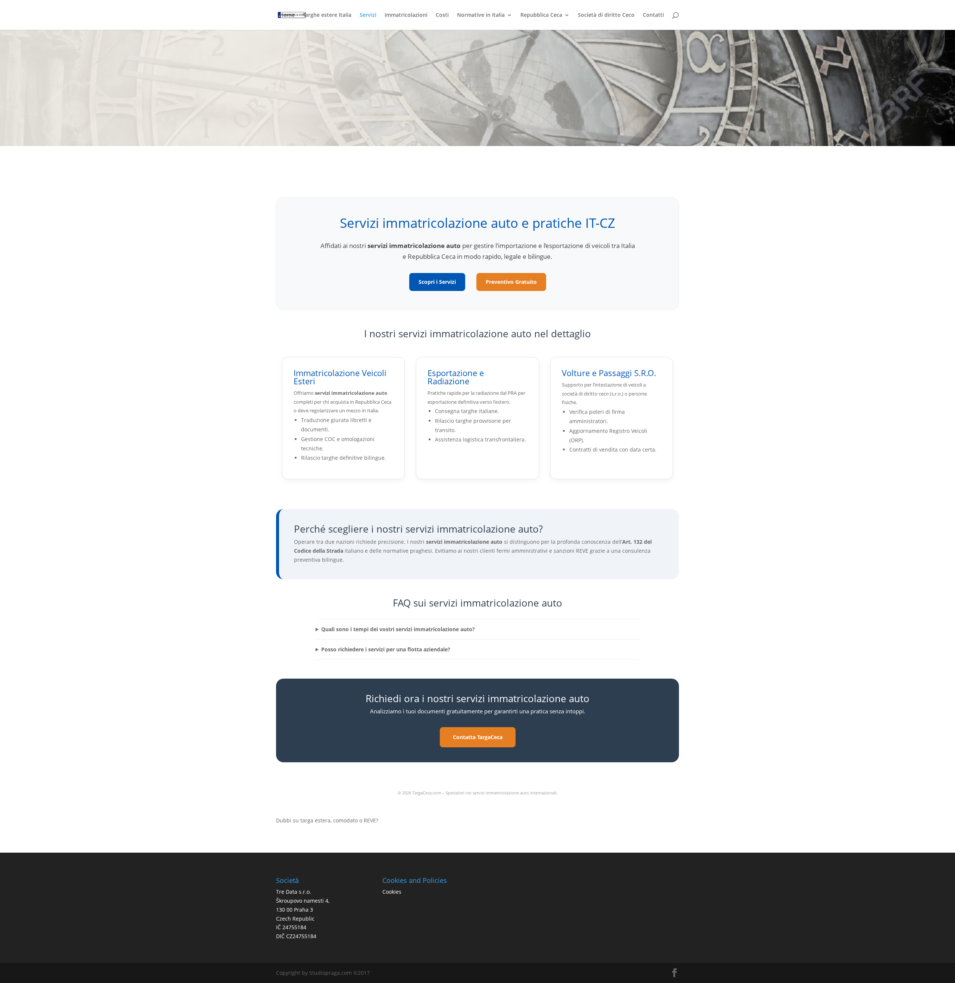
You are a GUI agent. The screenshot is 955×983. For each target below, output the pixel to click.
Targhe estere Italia (327, 15)
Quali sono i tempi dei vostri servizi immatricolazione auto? (398, 629)
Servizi (368, 15)
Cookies (391, 891)
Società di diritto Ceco (606, 15)
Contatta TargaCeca (477, 737)
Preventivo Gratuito (511, 281)
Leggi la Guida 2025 (317, 836)
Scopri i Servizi (437, 281)
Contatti (653, 15)
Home (287, 15)
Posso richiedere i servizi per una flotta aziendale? (385, 649)
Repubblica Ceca (541, 15)
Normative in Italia (481, 15)
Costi (442, 15)
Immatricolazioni (406, 15)
